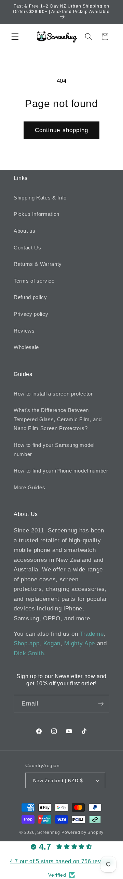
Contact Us (27, 247)
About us (24, 231)
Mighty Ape (79, 643)
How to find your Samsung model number (54, 449)
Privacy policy (31, 314)
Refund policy (30, 297)
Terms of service (34, 281)
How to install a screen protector (53, 394)
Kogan (51, 643)
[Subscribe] (101, 704)
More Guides (29, 487)
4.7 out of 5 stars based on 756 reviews (61, 861)
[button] (15, 36)
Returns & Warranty (38, 264)
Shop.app (26, 643)
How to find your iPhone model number (61, 471)
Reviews (24, 331)
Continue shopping (61, 130)
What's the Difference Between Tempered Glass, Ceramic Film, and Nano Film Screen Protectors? (58, 419)
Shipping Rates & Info (40, 198)
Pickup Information (36, 214)
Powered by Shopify (83, 832)
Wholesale (26, 347)
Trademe (92, 634)
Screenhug (48, 832)
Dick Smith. (30, 653)
